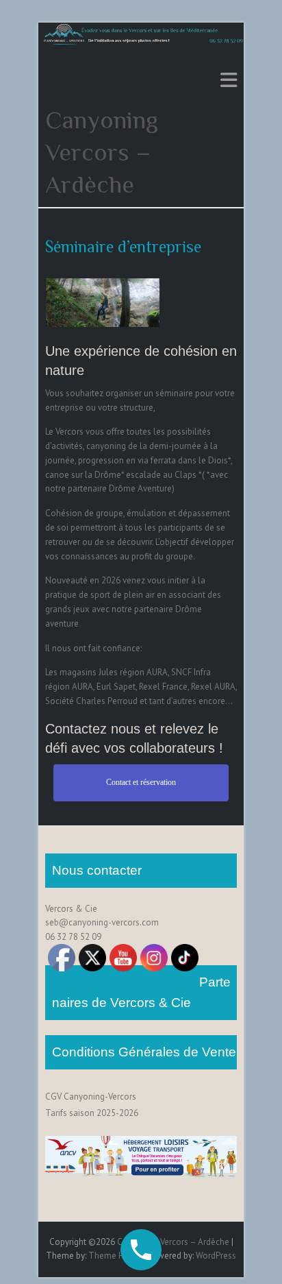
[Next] (131, 303)
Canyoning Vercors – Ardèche (101, 152)
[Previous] (74, 303)
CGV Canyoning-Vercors (90, 1096)
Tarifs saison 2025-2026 (91, 1113)
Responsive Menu (228, 80)
